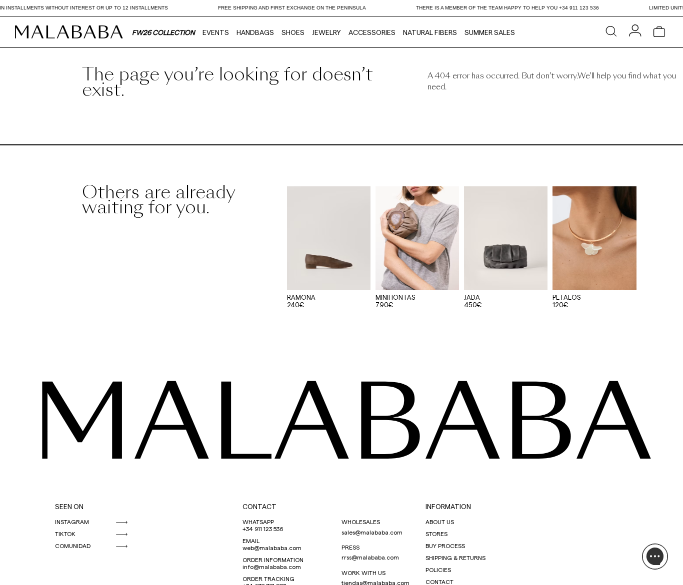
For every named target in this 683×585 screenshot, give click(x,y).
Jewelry (326, 32)
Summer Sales (489, 32)
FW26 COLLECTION (163, 32)
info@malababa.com (271, 566)
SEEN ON (69, 506)
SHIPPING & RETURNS (456, 557)
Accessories (372, 32)
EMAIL (251, 540)
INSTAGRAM (72, 521)
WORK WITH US (364, 572)
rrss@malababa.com (370, 557)
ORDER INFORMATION (273, 559)
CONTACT (259, 506)
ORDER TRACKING (268, 578)
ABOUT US (440, 521)
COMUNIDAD (72, 545)
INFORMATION (448, 506)
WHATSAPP (258, 521)
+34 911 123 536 (262, 528)
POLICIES (438, 569)
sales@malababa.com (372, 532)
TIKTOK (65, 533)
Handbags (255, 32)
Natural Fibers (430, 32)
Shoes (293, 32)
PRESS (351, 547)
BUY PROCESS (445, 545)
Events (215, 32)
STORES (437, 533)
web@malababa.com (272, 547)
